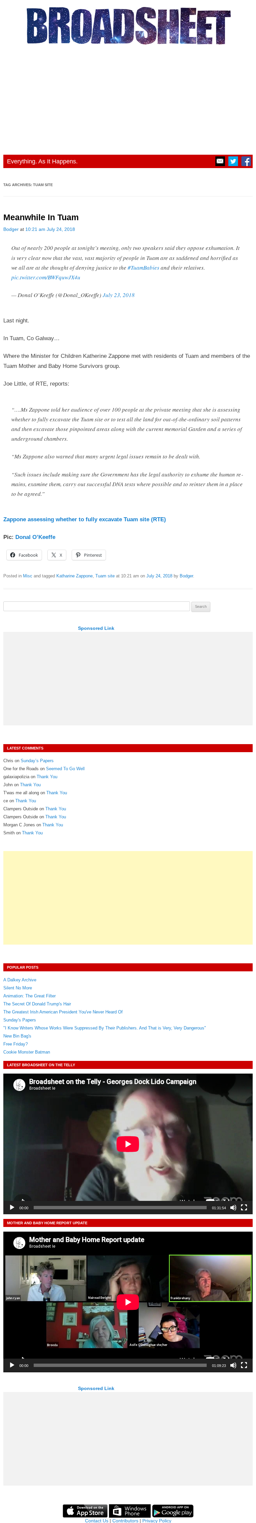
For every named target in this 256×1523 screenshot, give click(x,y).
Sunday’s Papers (37, 760)
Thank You (47, 776)
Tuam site (105, 575)
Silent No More (17, 987)
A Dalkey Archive (19, 979)
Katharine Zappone (74, 575)
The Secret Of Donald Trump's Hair (37, 1003)
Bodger (11, 229)
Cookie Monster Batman (26, 1052)
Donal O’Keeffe (35, 537)
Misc (27, 575)
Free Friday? (15, 1044)
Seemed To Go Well (65, 768)
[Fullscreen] (244, 1207)
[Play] (12, 1207)
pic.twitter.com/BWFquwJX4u (45, 277)
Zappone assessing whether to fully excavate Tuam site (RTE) (84, 519)
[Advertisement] (128, 98)
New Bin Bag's (17, 1036)
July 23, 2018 (119, 295)
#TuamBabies (143, 267)
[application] (128, 1144)
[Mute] (233, 1207)
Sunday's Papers (19, 1019)
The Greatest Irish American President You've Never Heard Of (63, 1011)
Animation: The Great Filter (29, 995)
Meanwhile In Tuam (41, 217)
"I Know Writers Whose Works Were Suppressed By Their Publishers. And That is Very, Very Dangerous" (104, 1027)
